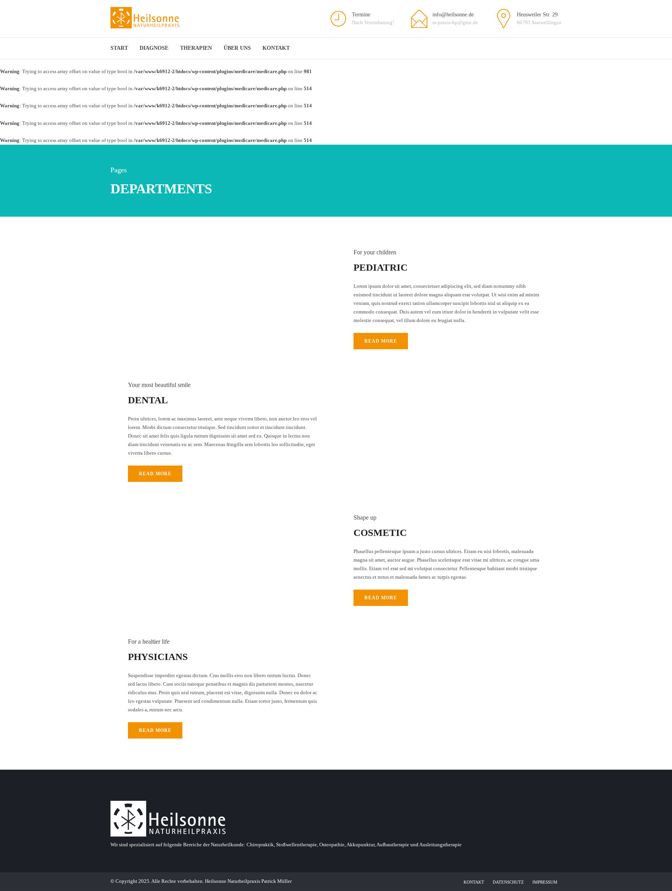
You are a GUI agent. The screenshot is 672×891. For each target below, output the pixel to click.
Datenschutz (508, 882)
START (119, 48)
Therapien (196, 48)
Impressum (544, 882)
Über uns (237, 48)
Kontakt (276, 48)
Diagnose (154, 48)
